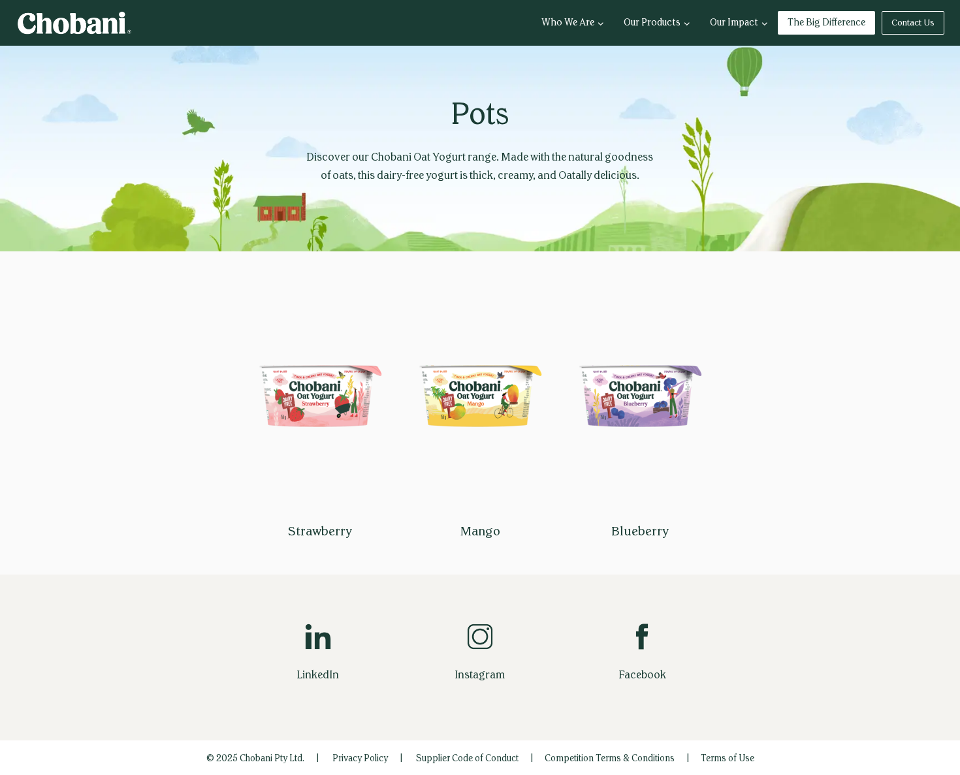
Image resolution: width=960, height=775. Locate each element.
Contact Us (913, 22)
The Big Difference (826, 22)
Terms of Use (727, 758)
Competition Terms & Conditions (610, 758)
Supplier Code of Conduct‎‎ (467, 758)
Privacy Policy (360, 758)
